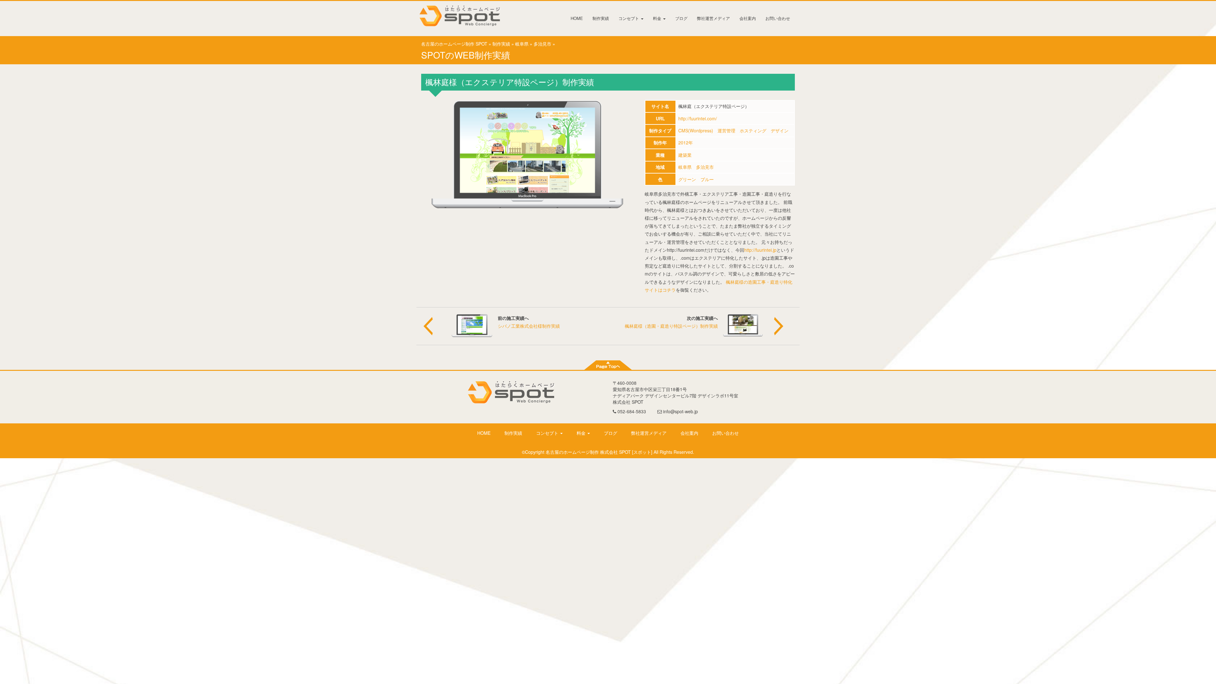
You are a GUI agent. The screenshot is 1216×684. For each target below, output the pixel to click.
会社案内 (747, 18)
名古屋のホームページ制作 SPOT (454, 44)
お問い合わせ (777, 18)
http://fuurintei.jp (760, 250)
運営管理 (726, 130)
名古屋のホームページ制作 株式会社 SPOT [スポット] (599, 452)
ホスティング (753, 130)
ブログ (681, 18)
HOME (577, 18)
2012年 (685, 142)
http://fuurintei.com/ (697, 118)
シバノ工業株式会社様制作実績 (529, 326)
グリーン (687, 179)
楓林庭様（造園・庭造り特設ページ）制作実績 (671, 326)
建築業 (685, 155)
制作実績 (600, 18)
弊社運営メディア (713, 18)
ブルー (707, 179)
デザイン (779, 130)
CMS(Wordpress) (695, 130)
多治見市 (542, 44)
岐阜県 (522, 44)
